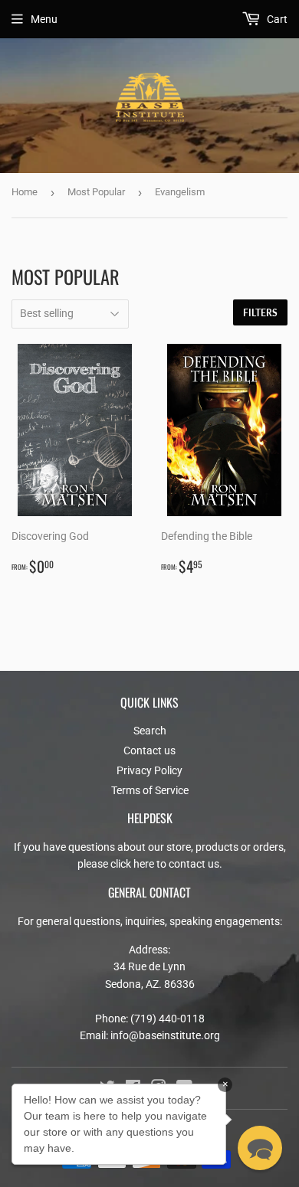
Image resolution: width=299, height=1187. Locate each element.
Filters (260, 313)
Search (149, 730)
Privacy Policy (149, 770)
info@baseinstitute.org (165, 1035)
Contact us (149, 750)
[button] (260, 1148)
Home (25, 192)
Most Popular (96, 192)
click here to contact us (164, 864)
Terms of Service (150, 790)
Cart (276, 19)
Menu (44, 19)
